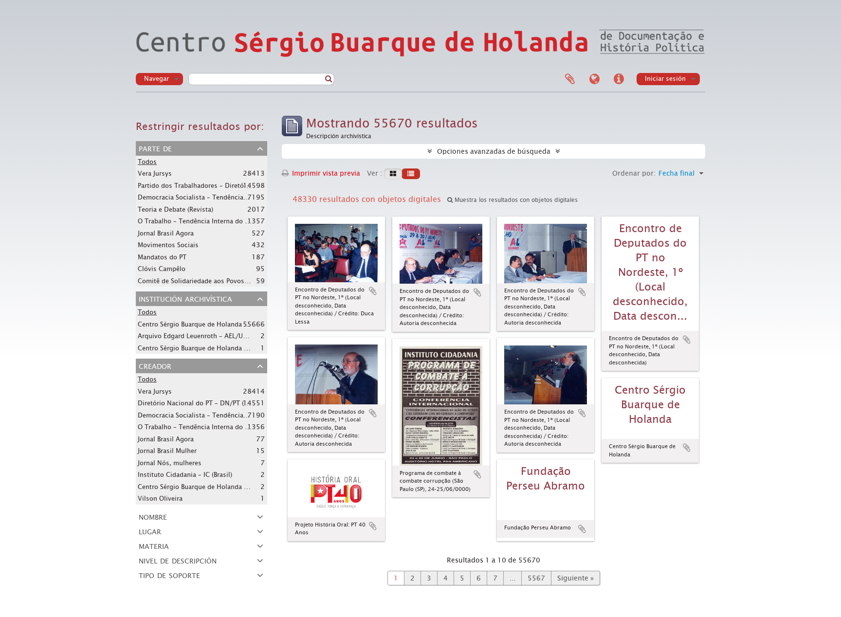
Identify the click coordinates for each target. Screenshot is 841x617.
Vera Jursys (155, 173)
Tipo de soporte (169, 575)
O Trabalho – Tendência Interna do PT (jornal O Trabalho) (224, 221)
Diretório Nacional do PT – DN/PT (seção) (200, 403)
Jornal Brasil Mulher (167, 450)
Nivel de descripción (178, 560)
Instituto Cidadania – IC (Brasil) (185, 474)
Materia (154, 545)
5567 (536, 578)
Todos (147, 161)
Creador (155, 365)
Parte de (155, 148)
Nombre (153, 516)
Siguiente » (575, 578)
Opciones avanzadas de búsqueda (493, 151)
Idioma (594, 79)
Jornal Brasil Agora (166, 233)
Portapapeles (570, 79)
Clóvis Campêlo (161, 268)
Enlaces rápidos (618, 79)
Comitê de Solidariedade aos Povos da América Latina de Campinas (240, 281)
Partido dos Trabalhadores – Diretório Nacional (209, 185)
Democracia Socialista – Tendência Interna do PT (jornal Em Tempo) (240, 197)
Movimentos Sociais (168, 245)
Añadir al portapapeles (373, 291)
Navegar (156, 78)
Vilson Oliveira (160, 498)
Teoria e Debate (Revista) (175, 209)
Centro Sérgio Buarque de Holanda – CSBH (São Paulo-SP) (223, 486)
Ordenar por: (634, 173)
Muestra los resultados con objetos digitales (515, 200)
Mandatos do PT (162, 257)
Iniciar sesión (665, 78)
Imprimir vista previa (325, 173)
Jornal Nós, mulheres (169, 463)
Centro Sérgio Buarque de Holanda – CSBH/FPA (208, 324)
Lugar (150, 531)
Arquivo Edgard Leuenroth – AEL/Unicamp (201, 336)
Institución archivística (185, 298)
